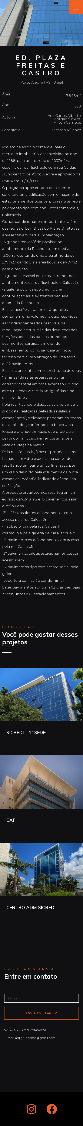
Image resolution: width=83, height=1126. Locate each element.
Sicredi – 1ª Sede (26, 732)
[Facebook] (51, 1109)
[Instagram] (31, 1109)
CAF (10, 820)
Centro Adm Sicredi (31, 907)
